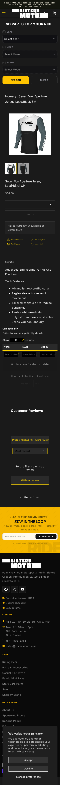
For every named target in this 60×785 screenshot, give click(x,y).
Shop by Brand (11, 694)
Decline (28, 768)
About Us (8, 710)
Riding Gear (9, 662)
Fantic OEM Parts (13, 678)
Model (11, 62)
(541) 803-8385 (16, 640)
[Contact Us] (45, 13)
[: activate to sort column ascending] (30, 354)
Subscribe (44, 536)
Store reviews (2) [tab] (44, 439)
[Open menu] (4, 13)
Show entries (18, 340)
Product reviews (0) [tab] (22, 439)
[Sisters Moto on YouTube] (22, 589)
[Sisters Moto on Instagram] (14, 589)
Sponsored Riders (13, 715)
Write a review (30, 480)
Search (16, 80)
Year (10, 32)
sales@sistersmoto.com (21, 646)
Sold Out (30, 215)
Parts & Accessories (15, 667)
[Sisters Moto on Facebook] (6, 589)
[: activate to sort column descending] (11, 354)
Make (10, 47)
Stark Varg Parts (12, 683)
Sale (5, 689)
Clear (44, 80)
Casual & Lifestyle (13, 673)
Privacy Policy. (25, 751)
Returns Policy (11, 720)
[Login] (35, 13)
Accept (28, 760)
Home (9, 96)
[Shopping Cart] (54, 13)
